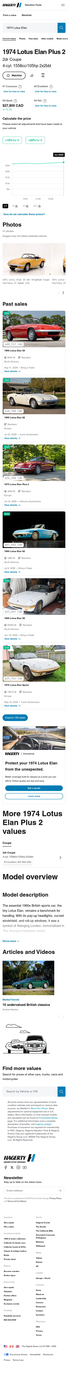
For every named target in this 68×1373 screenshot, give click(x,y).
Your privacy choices (18, 1354)
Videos (39, 1258)
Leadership (41, 1298)
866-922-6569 (10, 1320)
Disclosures (48, 1354)
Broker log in (9, 1275)
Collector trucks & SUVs (15, 1247)
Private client (10, 1259)
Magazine (8, 1300)
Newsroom (41, 1307)
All (37, 1266)
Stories (39, 1262)
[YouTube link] (25, 1167)
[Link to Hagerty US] (5, 1346)
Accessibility (35, 1354)
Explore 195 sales (15, 717)
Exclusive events (11, 1304)
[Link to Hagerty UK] (17, 1346)
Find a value (9, 15)
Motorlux (40, 1242)
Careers (39, 1302)
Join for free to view (14, 91)
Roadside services (12, 1316)
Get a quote (34, 788)
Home (38, 1290)
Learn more (34, 796)
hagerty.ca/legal (43, 1124)
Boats (6, 1255)
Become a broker (11, 1271)
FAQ (38, 1327)
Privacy (39, 1331)
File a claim (9, 1227)
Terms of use (18, 1360)
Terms (39, 1335)
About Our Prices (39, 1108)
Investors (40, 1315)
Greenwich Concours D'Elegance (45, 1236)
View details (10, 371)
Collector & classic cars (14, 1243)
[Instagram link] (18, 1167)
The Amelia (41, 1227)
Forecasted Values (48, 1118)
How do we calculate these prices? (24, 214)
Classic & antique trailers (15, 1251)
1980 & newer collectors (15, 1239)
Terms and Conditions (16, 1201)
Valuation (8, 1291)
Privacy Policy (55, 1198)
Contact (39, 1311)
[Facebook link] (6, 1167)
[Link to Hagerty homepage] (19, 1158)
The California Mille (44, 1231)
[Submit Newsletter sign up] (60, 1191)
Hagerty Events (43, 1223)
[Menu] (63, 5)
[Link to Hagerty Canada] (11, 1346)
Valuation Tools (33, 5)
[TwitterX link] (12, 1167)
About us (40, 1294)
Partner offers (10, 1296)
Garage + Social (43, 1278)
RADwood (40, 1246)
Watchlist (27, 15)
